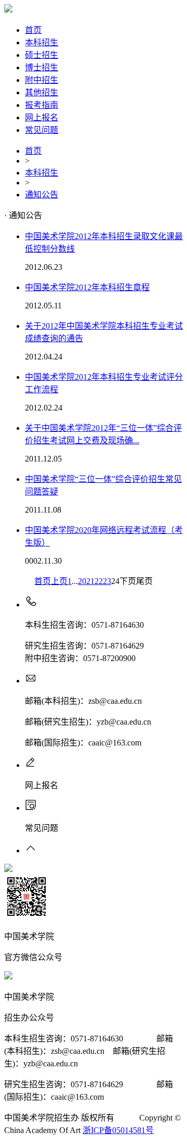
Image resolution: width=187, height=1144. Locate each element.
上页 (59, 581)
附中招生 (41, 80)
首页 (33, 30)
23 (107, 581)
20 (82, 581)
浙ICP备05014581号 (118, 1130)
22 (99, 581)
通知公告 (41, 194)
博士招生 (41, 67)
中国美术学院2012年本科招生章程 (87, 287)
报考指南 (41, 105)
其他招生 (41, 92)
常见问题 (41, 130)
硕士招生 (41, 55)
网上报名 (41, 117)
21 (90, 581)
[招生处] (8, 9)
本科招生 (41, 42)
